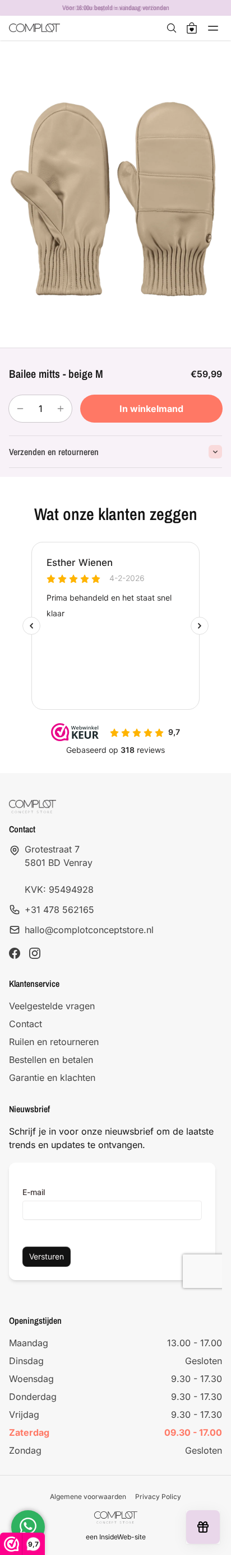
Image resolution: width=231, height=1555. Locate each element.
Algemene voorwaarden (88, 1496)
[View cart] (191, 28)
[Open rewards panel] (203, 1527)
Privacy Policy (158, 1496)
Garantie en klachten (52, 1077)
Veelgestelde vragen (52, 1005)
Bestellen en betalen (51, 1059)
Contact (25, 1023)
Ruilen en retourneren (54, 1041)
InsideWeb (115, 1537)
